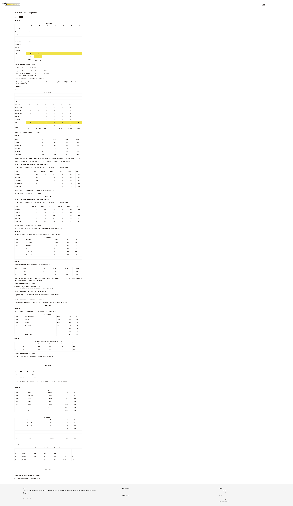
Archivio (220, 493)
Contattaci (221, 488)
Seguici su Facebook (223, 490)
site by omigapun (224, 501)
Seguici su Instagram (223, 492)
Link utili (220, 495)
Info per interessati (125, 488)
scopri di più (26, 493)
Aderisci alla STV (125, 492)
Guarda (16, 193)
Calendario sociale (125, 495)
